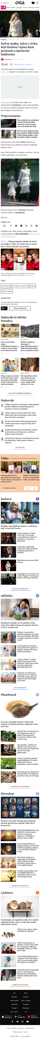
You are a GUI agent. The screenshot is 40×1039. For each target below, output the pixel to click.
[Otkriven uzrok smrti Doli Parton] (8, 565)
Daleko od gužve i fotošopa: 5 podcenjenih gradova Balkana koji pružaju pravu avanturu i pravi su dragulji (20, 406)
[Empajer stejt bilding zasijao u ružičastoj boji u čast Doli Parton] (20, 513)
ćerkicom (4, 72)
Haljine (32, 286)
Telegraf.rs (6, 3)
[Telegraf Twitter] (17, 1021)
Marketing (14, 1028)
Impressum (21, 1028)
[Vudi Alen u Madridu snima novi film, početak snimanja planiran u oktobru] (8, 552)
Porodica (3, 39)
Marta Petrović (8, 59)
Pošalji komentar (20, 308)
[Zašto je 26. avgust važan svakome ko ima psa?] (8, 934)
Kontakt (25, 1032)
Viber (3, 236)
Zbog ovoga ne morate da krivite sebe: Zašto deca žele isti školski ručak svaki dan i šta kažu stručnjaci (18, 415)
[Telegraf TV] (27, 1021)
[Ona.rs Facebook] (12, 1021)
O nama (8, 1028)
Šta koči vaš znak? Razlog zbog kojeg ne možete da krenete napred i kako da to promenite (19, 423)
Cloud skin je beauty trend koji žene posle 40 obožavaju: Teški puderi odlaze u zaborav (20, 440)
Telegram (10, 236)
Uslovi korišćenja (28, 275)
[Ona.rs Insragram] (22, 1021)
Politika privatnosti (17, 1032)
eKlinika (6, 596)
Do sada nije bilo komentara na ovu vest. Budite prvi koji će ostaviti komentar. (19, 303)
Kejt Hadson (6, 286)
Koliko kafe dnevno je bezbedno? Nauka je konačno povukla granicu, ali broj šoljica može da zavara (19, 432)
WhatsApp (33, 234)
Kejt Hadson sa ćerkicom (20, 286)
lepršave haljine (7, 291)
